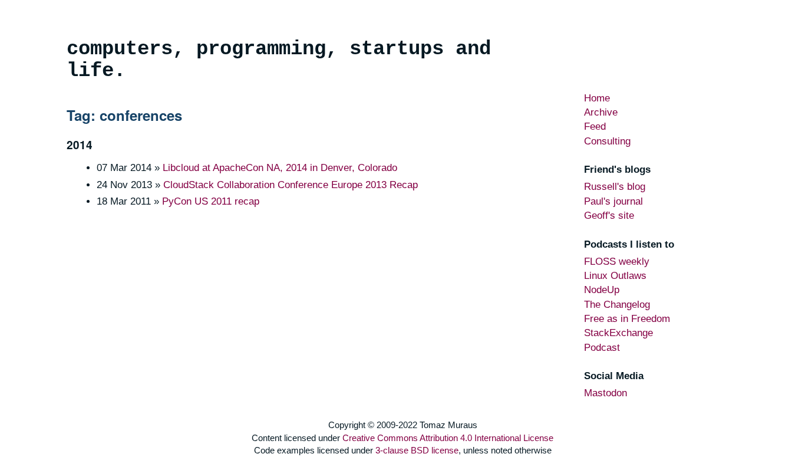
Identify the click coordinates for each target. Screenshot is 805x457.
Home (597, 98)
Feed (595, 126)
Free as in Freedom (627, 318)
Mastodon (605, 393)
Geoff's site (609, 215)
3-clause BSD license (416, 450)
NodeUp (601, 289)
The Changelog (617, 304)
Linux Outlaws (615, 275)
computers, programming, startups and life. (279, 60)
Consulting (607, 141)
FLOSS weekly (616, 261)
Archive (601, 112)
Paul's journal (613, 201)
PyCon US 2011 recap (210, 201)
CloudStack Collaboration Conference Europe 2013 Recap (290, 184)
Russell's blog (614, 186)
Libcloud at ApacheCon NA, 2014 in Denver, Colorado (280, 167)
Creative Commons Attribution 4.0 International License (447, 438)
